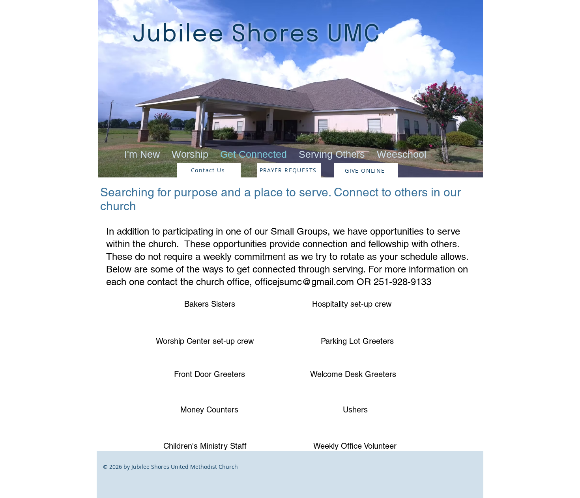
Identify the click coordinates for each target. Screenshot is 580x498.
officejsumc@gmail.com (304, 281)
